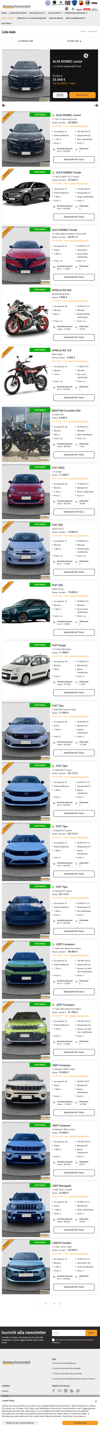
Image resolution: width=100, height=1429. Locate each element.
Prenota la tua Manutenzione (31, 18)
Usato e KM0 (7, 18)
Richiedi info (82, 95)
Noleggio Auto (36, 13)
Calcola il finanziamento (79, 126)
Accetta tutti (80, 1423)
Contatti (5, 1396)
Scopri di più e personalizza (20, 1423)
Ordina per (27, 41)
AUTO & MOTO (54, 13)
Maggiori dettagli (74, 159)
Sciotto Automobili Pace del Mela (67, 1368)
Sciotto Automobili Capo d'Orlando (68, 1374)
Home (4, 13)
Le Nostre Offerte (18, 13)
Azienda (5, 1391)
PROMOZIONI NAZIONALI (75, 13)
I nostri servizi (56, 18)
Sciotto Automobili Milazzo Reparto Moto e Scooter (74, 1379)
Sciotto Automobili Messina (65, 1363)
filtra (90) (73, 41)
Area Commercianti (75, 18)
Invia (91, 1333)
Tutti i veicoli (92, 31)
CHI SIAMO (6, 23)
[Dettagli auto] (26, 75)
